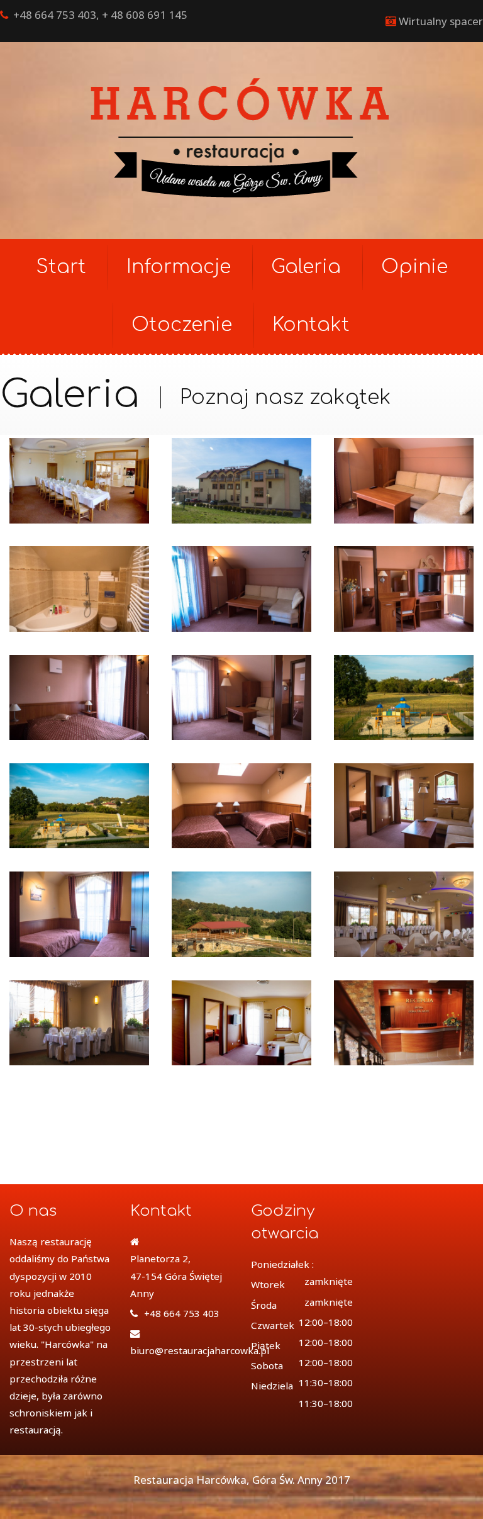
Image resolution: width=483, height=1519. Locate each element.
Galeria (306, 267)
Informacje (178, 267)
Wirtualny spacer (441, 21)
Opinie (414, 267)
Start (61, 267)
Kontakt (311, 325)
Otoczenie (181, 325)
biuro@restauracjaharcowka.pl (199, 1350)
